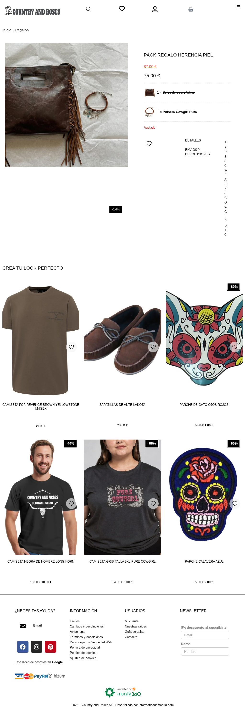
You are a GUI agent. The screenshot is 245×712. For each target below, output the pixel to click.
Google (57, 662)
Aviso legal (77, 631)
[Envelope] (22, 626)
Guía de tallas (134, 631)
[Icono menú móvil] (238, 7)
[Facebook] (22, 647)
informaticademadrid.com (156, 705)
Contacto (131, 637)
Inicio (6, 30)
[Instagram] (36, 647)
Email (37, 625)
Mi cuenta (132, 621)
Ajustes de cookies (83, 658)
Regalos (22, 30)
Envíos (75, 621)
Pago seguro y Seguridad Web (91, 642)
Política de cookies (83, 653)
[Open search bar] (88, 9)
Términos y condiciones (86, 637)
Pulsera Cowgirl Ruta (180, 112)
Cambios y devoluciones (87, 626)
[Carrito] (191, 9)
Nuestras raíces (136, 626)
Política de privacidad (85, 647)
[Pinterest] (50, 647)
